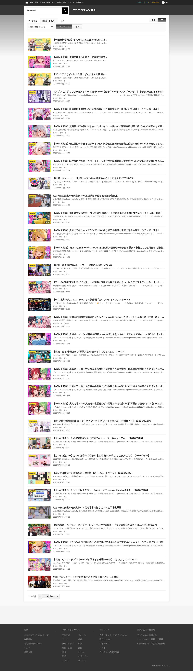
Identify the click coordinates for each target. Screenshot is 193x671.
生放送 (42, 2)
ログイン (140, 2)
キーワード (64, 27)
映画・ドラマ (68, 643)
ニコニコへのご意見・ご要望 (150, 639)
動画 (31, 2)
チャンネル (50, 2)
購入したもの (105, 639)
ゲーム (81, 652)
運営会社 (28, 652)
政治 (80, 647)
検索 (65, 10)
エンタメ (66, 660)
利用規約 (28, 639)
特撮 (64, 652)
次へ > (54, 596)
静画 (36, 2)
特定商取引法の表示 (33, 643)
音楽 (64, 656)
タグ (77, 27)
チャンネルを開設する (147, 635)
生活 (80, 643)
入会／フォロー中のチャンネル (113, 635)
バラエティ (83, 656)
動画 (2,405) (49, 20)
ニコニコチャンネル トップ (36, 635)
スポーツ (82, 635)
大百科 (59, 2)
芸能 (80, 639)
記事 (62, 21)
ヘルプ (27, 647)
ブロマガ (66, 635)
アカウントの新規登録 (109, 652)
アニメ (65, 639)
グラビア (82, 660)
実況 (65, 2)
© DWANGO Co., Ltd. (160, 666)
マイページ (104, 643)
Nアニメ (71, 2)
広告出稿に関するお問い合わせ (151, 643)
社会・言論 (67, 647)
